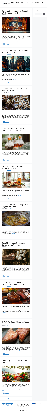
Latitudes (12, 2)
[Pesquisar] (44, 14)
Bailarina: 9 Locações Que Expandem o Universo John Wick (16, 12)
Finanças (31, 2)
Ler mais (15, 79)
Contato (3, 403)
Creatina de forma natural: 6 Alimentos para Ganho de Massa (14, 283)
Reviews (26, 2)
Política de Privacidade (6, 404)
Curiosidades (37, 2)
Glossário (42, 2)
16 (5, 398)
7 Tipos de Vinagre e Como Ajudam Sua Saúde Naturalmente (15, 129)
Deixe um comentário (6, 44)
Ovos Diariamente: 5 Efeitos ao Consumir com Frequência (13, 244)
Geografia (17, 2)
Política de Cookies (9, 403)
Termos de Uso (8, 405)
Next (8, 398)
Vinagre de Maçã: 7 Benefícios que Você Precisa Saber (15, 167)
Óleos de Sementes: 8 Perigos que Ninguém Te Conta (15, 206)
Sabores (22, 2)
